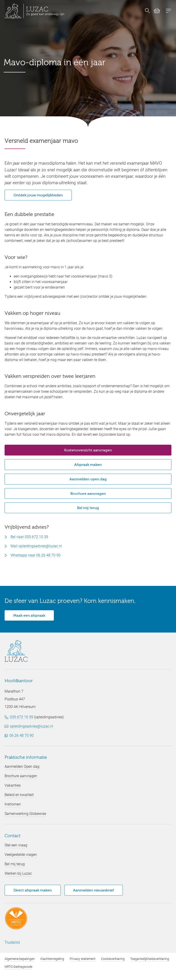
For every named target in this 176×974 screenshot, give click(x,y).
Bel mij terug (88, 508)
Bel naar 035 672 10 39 (29, 537)
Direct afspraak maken (33, 890)
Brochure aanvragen (88, 494)
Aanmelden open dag (88, 479)
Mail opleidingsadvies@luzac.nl (36, 546)
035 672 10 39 (21, 717)
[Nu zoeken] (147, 11)
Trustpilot (12, 942)
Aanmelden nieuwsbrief (93, 890)
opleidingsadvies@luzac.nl (31, 726)
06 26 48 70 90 (21, 735)
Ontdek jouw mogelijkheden (38, 195)
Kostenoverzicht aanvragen (88, 450)
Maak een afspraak (29, 616)
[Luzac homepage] (34, 11)
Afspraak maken (88, 465)
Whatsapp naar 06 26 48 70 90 (35, 555)
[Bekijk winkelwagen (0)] (155, 11)
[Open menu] (168, 11)
